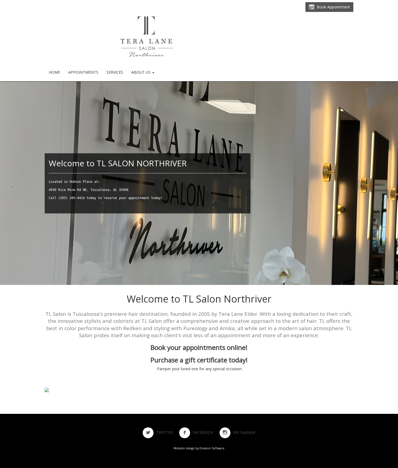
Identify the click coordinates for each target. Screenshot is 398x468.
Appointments (83, 72)
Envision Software (212, 448)
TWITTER (167, 432)
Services (114, 72)
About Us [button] (141, 72)
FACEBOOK (205, 432)
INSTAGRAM (244, 432)
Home (54, 72)
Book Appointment (332, 6)
